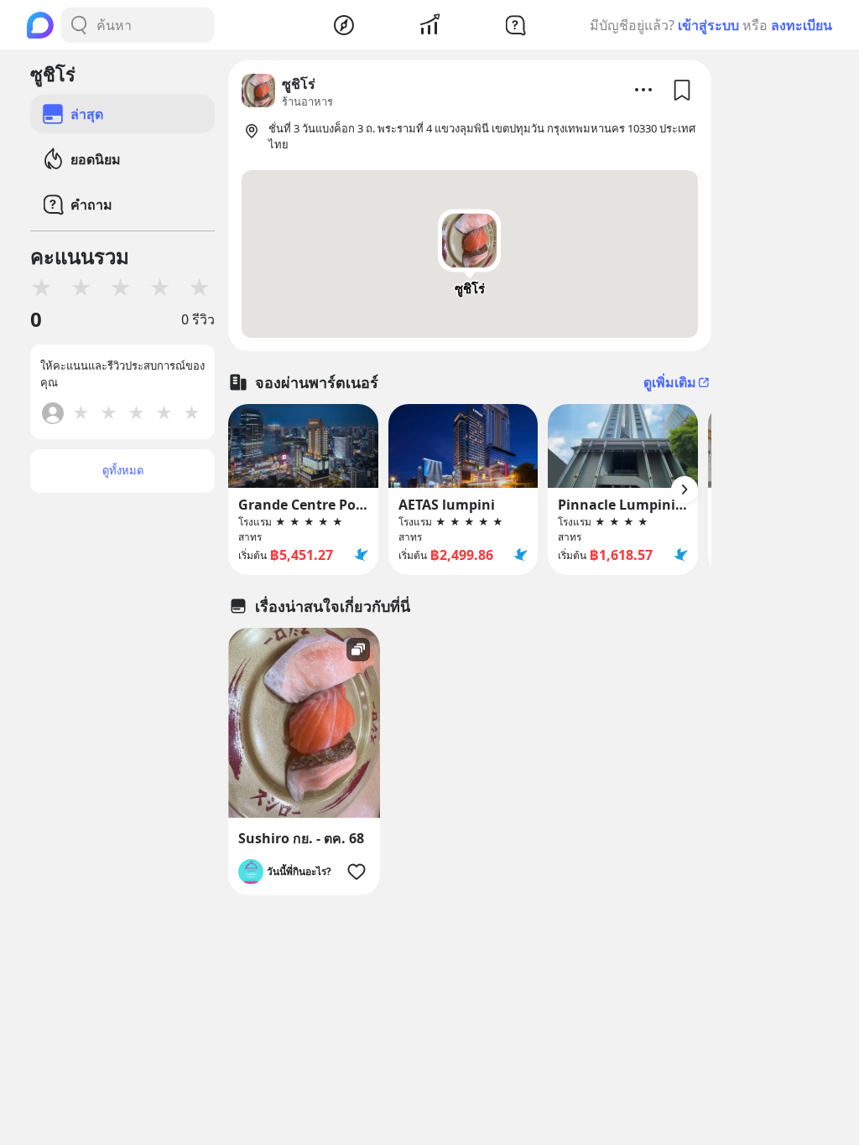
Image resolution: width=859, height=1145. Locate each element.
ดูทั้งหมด (122, 470)
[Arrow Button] (684, 489)
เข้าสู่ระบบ (708, 25)
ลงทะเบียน (801, 25)
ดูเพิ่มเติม (669, 382)
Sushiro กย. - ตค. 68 (301, 838)
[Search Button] (78, 25)
